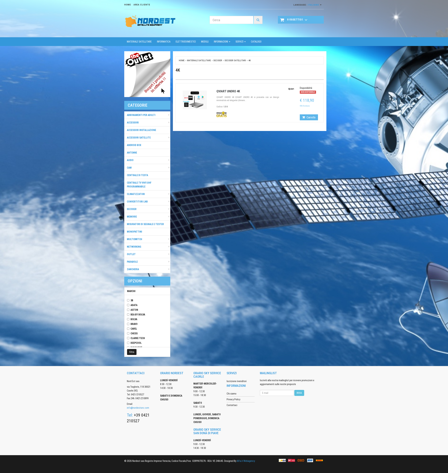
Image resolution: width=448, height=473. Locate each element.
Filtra (131, 352)
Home (181, 60)
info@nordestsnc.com (138, 407)
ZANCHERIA (133, 269)
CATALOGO (256, 41)
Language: (306, 4)
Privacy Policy (233, 399)
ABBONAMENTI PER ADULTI (141, 115)
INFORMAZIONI (221, 41)
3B (132, 300)
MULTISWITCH (134, 239)
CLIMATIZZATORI (136, 194)
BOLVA (134, 319)
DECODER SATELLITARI (235, 60)
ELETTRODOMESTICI (186, 41)
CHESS (134, 333)
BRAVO (134, 324)
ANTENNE (132, 152)
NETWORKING (134, 246)
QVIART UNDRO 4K (228, 91)
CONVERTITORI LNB (137, 201)
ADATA (134, 305)
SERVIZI (240, 41)
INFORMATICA (163, 41)
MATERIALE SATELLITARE (139, 41)
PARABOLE (132, 261)
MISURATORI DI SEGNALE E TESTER (145, 224)
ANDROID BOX (134, 145)
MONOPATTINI (134, 231)
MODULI (205, 41)
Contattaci (232, 405)
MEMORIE (132, 216)
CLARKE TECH (138, 338)
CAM (129, 167)
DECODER (131, 209)
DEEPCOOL (136, 343)
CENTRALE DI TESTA (137, 175)
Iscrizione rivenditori (237, 381)
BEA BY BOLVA (138, 314)
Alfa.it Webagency (246, 461)
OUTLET (131, 254)
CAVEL (134, 328)
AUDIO (130, 160)
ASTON (134, 309)
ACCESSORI (133, 122)
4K (249, 60)
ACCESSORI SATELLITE (139, 137)
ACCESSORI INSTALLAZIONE (141, 130)
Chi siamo (231, 393)
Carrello (311, 117)
